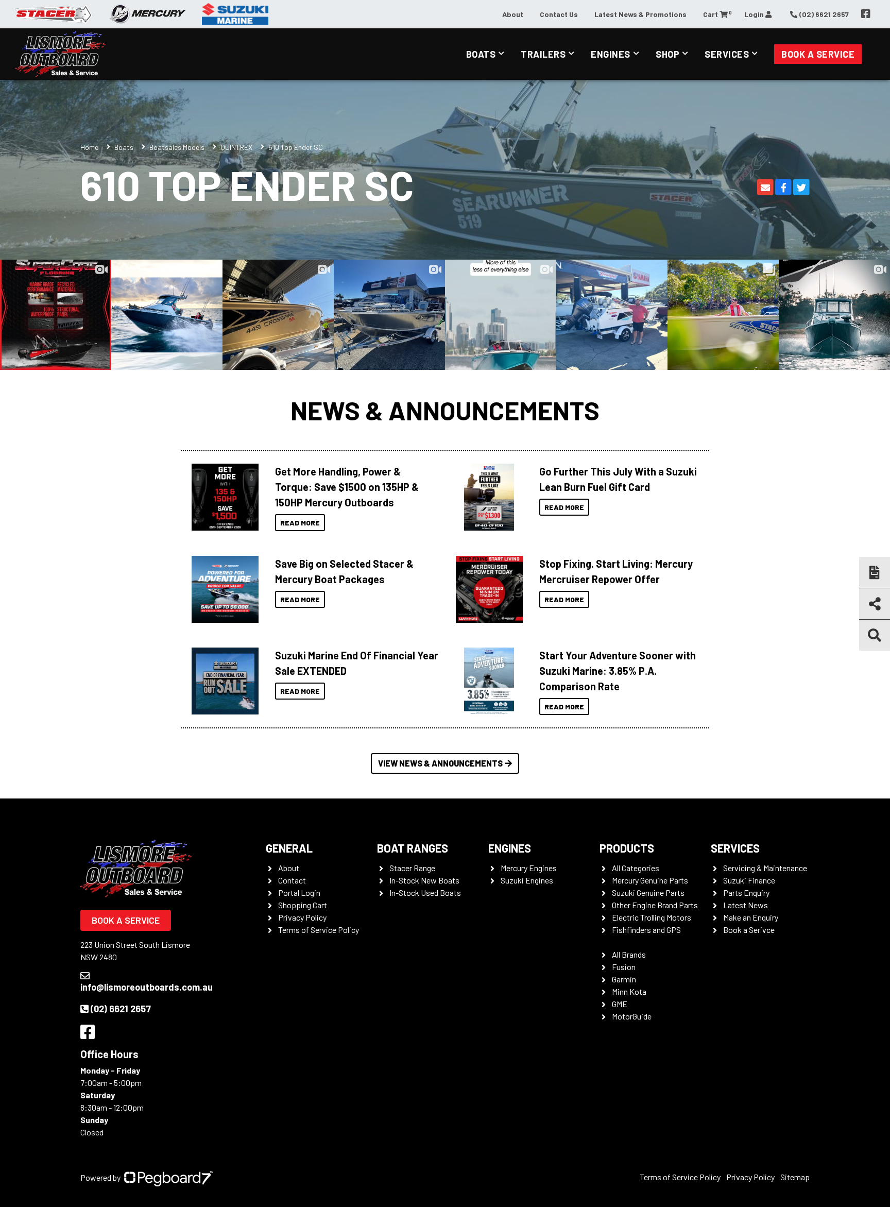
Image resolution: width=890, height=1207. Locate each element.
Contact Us (559, 14)
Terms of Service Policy (318, 929)
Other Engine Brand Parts (655, 905)
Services (727, 54)
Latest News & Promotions (640, 14)
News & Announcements (445, 410)
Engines (610, 54)
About (512, 14)
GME (619, 1004)
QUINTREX (236, 147)
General (289, 848)
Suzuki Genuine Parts (648, 892)
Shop (667, 54)
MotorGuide (632, 1016)
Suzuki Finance (749, 880)
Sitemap (795, 1177)
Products (627, 848)
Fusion (624, 967)
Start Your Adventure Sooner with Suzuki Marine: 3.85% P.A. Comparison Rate (617, 670)
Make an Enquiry (750, 917)
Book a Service (817, 54)
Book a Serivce (749, 929)
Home (89, 147)
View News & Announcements (440, 763)
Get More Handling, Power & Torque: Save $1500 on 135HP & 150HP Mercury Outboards (347, 486)
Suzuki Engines (527, 880)
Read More (300, 522)
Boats (481, 54)
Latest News (745, 905)
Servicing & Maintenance (765, 868)
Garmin (624, 979)
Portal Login (299, 892)
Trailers (543, 54)
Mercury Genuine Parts (650, 880)
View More (222, 497)
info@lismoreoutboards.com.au (146, 987)
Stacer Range (412, 868)
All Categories (635, 868)
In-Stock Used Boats (425, 892)
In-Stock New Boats (424, 880)
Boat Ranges (412, 848)
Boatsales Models (176, 147)
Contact (292, 880)
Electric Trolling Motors (651, 917)
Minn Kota (629, 991)
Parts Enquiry (746, 892)
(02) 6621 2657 (121, 1008)
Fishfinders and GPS (646, 929)
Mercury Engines (529, 868)
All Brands (629, 954)
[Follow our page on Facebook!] (866, 14)
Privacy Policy (302, 917)
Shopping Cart (302, 905)
